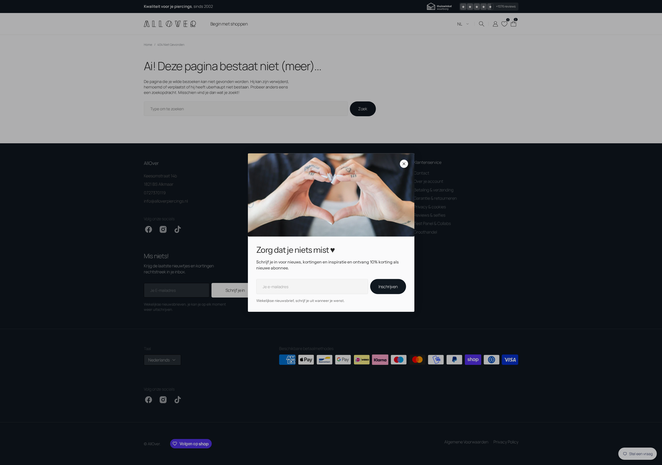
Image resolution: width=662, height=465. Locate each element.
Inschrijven (387, 286)
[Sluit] (404, 164)
